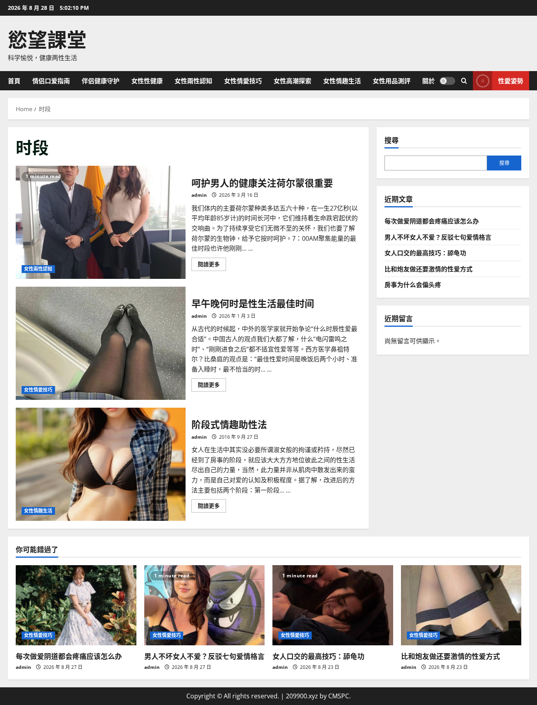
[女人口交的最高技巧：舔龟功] (332, 605)
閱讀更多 (212, 265)
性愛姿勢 (510, 80)
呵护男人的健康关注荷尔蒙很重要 (101, 222)
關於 (428, 80)
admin (199, 195)
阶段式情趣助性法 (101, 464)
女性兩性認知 (193, 80)
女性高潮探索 (292, 80)
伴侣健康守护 (101, 80)
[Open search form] (464, 80)
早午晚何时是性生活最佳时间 (101, 343)
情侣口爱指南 (51, 80)
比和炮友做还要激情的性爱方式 (428, 268)
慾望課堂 (47, 38)
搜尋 (391, 140)
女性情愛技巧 (243, 80)
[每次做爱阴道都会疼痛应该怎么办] (76, 605)
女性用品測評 (391, 80)
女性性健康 (147, 80)
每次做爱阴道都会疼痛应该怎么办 (431, 220)
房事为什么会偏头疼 (412, 284)
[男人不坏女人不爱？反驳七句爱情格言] (204, 605)
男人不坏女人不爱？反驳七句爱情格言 (437, 237)
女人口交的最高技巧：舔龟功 (425, 252)
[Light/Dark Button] (447, 80)
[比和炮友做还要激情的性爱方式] (461, 605)
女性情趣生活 (342, 80)
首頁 (14, 80)
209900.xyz (302, 696)
